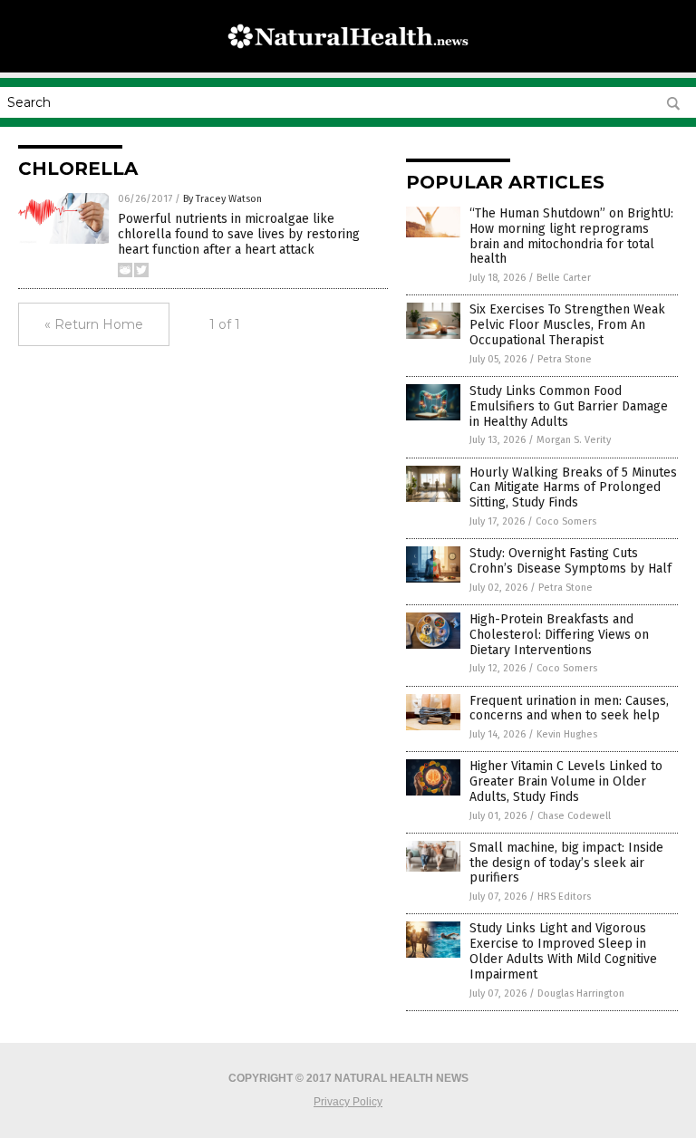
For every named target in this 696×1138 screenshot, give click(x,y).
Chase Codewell (574, 816)
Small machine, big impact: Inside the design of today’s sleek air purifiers (566, 863)
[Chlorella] (348, 59)
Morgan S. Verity (573, 440)
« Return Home (93, 324)
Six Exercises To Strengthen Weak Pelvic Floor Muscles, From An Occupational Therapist (567, 325)
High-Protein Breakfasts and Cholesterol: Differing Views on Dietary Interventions (559, 635)
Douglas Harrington (580, 993)
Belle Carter (563, 278)
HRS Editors (564, 896)
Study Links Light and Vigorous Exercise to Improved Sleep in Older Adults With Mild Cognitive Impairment (563, 951)
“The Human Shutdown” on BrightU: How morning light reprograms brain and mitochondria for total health (571, 236)
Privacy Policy (348, 1101)
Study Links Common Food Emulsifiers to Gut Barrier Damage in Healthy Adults (568, 406)
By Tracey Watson (222, 199)
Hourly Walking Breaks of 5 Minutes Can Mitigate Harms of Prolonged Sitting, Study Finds (573, 488)
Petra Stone (564, 359)
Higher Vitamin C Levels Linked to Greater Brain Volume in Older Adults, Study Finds (565, 781)
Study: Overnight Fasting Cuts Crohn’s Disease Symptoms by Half (570, 560)
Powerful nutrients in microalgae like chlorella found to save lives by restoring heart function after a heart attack (239, 234)
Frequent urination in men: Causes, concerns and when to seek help (569, 708)
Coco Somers (566, 521)
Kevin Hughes (566, 734)
